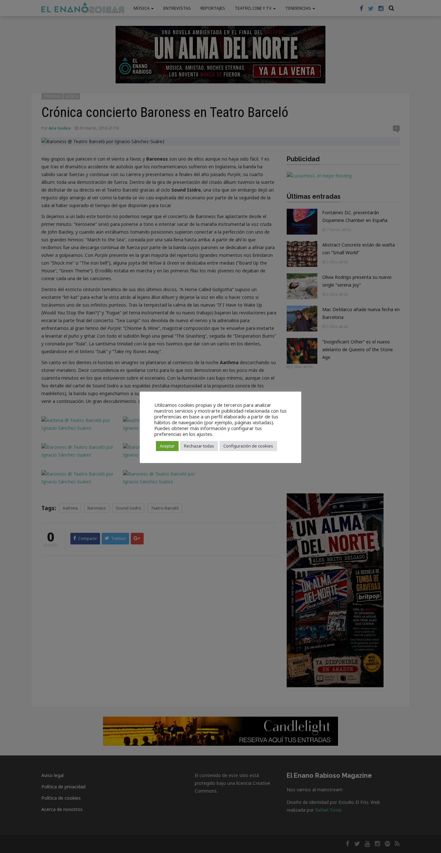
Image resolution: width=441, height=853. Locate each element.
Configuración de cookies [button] (248, 446)
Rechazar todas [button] (199, 446)
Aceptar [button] (167, 446)
